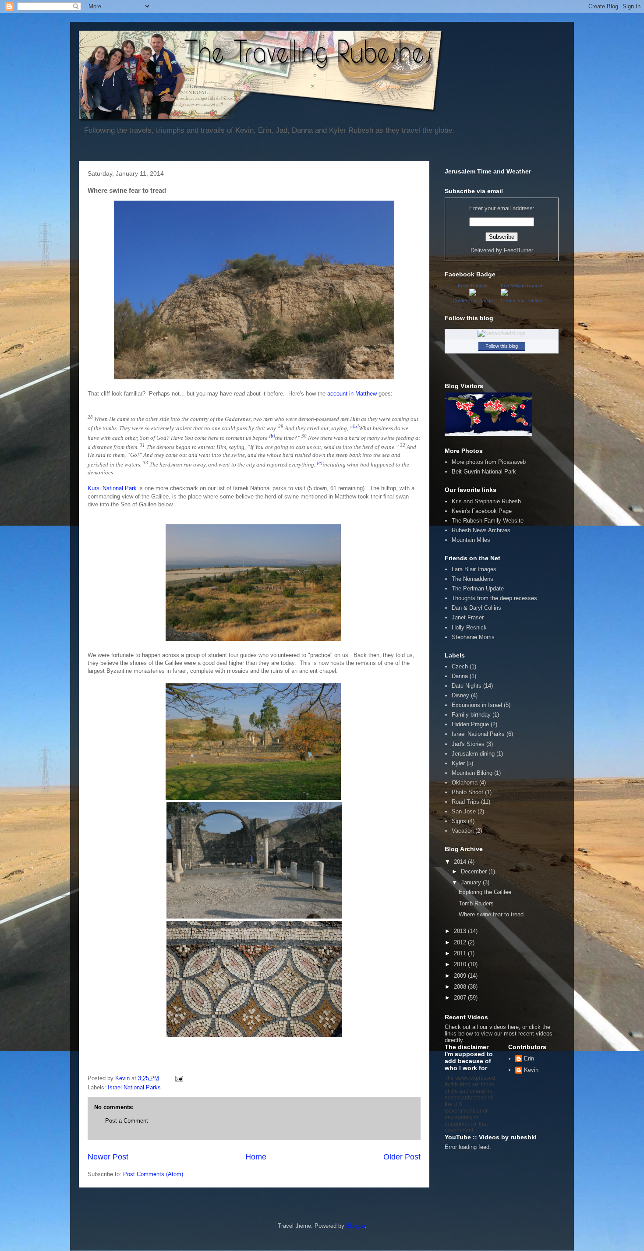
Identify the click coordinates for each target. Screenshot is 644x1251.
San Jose (464, 811)
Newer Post (108, 1156)
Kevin (531, 1070)
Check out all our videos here (482, 1027)
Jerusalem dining (473, 753)
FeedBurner (518, 250)
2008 (461, 986)
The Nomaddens (472, 579)
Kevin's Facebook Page (482, 511)
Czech (460, 666)
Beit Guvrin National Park (484, 471)
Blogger (355, 1226)
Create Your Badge (473, 300)
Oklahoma (465, 782)
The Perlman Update (478, 588)
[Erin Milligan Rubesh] (504, 293)
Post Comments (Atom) (153, 1174)
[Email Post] (178, 1078)
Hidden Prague (470, 724)
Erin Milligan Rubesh (522, 285)
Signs (459, 821)
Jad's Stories (468, 744)
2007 (461, 997)
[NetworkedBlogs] (502, 333)
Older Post (402, 1156)
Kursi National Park (112, 488)
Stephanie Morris (473, 637)
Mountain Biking (472, 773)
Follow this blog (501, 346)
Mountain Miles (471, 540)
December (474, 871)
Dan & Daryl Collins (476, 607)
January (472, 882)
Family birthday (471, 714)
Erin (529, 1058)
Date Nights (466, 685)
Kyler (458, 763)
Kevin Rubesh (473, 285)
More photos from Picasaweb (489, 462)
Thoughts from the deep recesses (494, 598)
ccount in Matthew (353, 393)
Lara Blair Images (474, 569)
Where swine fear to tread (491, 914)
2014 (461, 862)
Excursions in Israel (477, 705)
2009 (461, 975)
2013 (461, 931)
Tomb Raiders (476, 903)
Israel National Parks (134, 1087)
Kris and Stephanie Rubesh (486, 501)
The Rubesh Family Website (488, 520)
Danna (460, 676)
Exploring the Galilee (485, 892)
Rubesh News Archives (481, 530)
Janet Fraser (468, 617)
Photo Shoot (467, 792)
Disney (460, 695)
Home (255, 1156)
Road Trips (465, 802)
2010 (461, 964)
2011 (461, 953)
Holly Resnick (469, 627)
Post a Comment (126, 1120)
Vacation (463, 830)
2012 (461, 942)
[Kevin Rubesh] (472, 293)
